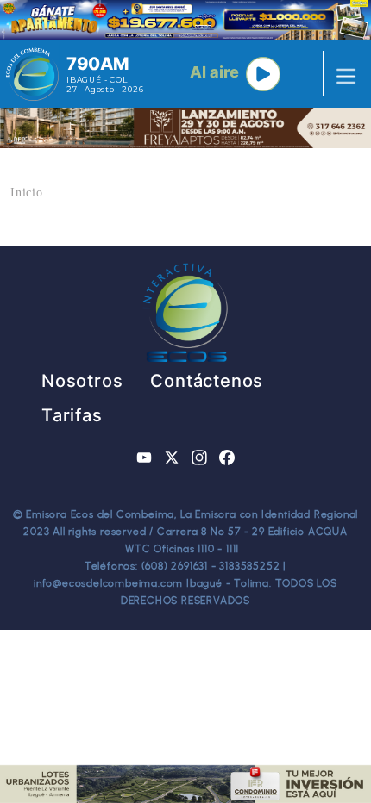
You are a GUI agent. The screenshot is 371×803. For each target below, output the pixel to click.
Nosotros (82, 380)
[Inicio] (32, 74)
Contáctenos (206, 380)
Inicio (26, 192)
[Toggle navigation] (341, 74)
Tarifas (72, 415)
